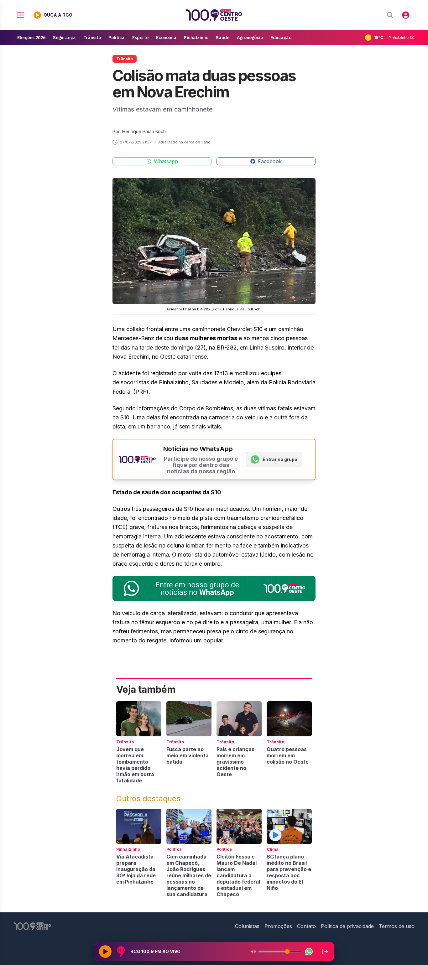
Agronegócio (250, 37)
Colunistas (247, 926)
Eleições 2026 (31, 37)
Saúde (222, 37)
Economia (166, 37)
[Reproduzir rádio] (105, 951)
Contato (306, 926)
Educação (280, 37)
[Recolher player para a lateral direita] (325, 951)
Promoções (278, 926)
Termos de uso (397, 926)
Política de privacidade (347, 926)
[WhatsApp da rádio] (309, 951)
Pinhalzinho (196, 37)
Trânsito (92, 37)
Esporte (140, 37)
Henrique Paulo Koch (144, 131)
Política (116, 37)
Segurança (64, 37)
